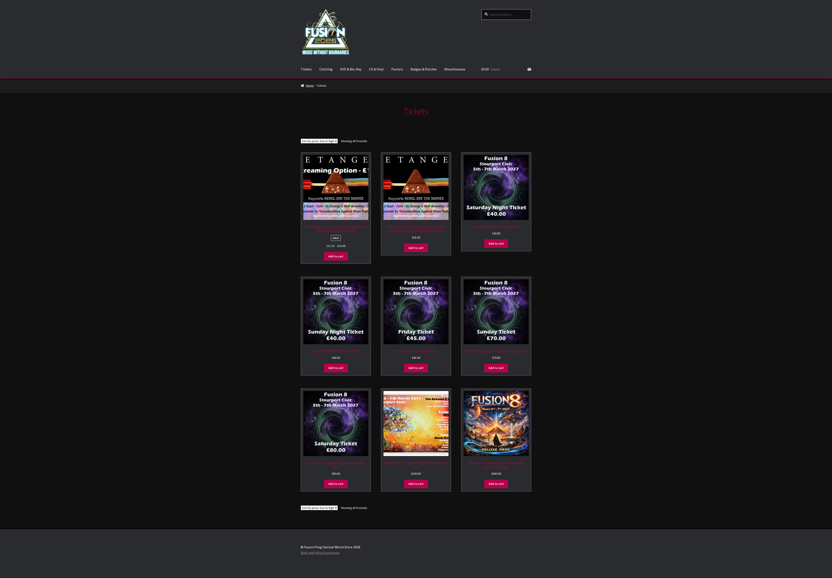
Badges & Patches (424, 69)
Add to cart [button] (335, 256)
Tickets (306, 69)
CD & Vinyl (376, 69)
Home (310, 86)
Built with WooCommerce (320, 552)
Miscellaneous (454, 69)
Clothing (326, 69)
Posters (397, 69)
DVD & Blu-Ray (350, 69)
